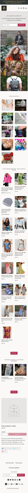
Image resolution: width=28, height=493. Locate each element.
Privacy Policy (19, 463)
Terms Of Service (10, 463)
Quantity (3, 432)
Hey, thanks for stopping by (14, 16)
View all (14, 353)
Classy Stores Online (14, 488)
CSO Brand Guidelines (14, 468)
